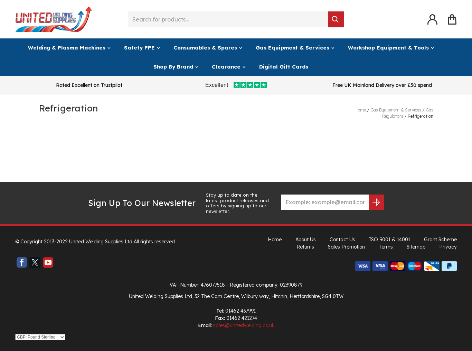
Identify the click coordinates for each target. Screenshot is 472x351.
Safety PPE (139, 47)
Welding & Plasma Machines (66, 47)
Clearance (226, 66)
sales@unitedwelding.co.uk (243, 325)
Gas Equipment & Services (292, 47)
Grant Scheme (440, 239)
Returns (305, 247)
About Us (305, 239)
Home (275, 239)
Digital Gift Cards (283, 66)
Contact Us (342, 239)
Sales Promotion (346, 247)
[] (336, 19)
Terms (386, 247)
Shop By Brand (173, 66)
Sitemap (416, 247)
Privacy (448, 247)
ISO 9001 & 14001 (389, 239)
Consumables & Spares (205, 47)
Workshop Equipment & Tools (388, 47)
